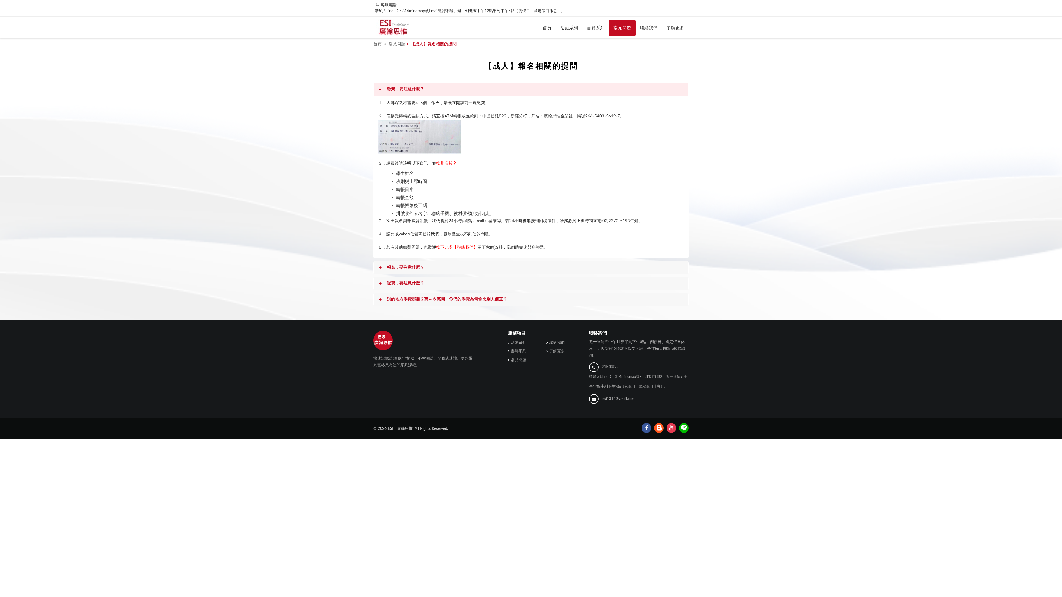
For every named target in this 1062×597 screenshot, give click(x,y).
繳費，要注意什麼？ (401, 89)
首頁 (547, 28)
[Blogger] (659, 428)
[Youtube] (671, 428)
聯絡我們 (649, 28)
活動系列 (569, 28)
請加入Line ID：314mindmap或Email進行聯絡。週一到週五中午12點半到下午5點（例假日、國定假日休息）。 (470, 11)
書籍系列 (596, 28)
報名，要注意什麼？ (401, 267)
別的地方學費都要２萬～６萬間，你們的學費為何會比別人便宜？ (443, 299)
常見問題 (622, 28)
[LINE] (684, 428)
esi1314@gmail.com (618, 399)
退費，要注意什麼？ (401, 283)
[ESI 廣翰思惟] (392, 27)
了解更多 (675, 28)
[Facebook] (646, 428)
